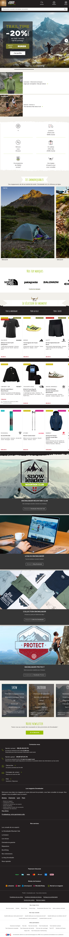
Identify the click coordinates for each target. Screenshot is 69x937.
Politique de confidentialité (50, 897)
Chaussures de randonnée (41, 694)
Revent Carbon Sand (29, 435)
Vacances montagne (15, 925)
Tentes (41, 700)
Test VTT (51, 928)
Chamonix (11, 798)
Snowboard (14, 704)
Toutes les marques (34, 289)
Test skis (24, 925)
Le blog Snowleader (8, 857)
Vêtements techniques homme (14, 694)
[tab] (11, 311)
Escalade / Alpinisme (41, 707)
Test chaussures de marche (27, 928)
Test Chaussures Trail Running (39, 930)
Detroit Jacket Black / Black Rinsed (7, 390)
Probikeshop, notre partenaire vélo (13, 814)
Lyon (18, 798)
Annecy (4, 798)
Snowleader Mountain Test (44, 908)
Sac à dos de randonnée (41, 697)
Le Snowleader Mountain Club (11, 831)
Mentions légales (40, 900)
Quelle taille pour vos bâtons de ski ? (57, 916)
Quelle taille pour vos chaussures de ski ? (35, 916)
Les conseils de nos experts (10, 827)
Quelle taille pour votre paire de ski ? (13, 916)
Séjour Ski (26, 930)
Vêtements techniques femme (14, 697)
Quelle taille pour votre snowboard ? (28, 918)
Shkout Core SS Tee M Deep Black (7, 343)
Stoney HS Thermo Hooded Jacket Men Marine (51, 437)
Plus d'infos (5, 811)
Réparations (5, 846)
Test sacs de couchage (42, 928)
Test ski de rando (32, 925)
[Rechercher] (66, 7)
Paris (23, 798)
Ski (14, 700)
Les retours (5, 838)
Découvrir (5, 259)
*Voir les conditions (34, 66)
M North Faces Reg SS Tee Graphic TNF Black (29, 390)
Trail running (41, 704)
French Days (32, 908)
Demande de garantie (8, 842)
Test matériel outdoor (55, 925)
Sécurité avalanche (14, 707)
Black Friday (24, 908)
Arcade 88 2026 (5, 435)
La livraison (5, 835)
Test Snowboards (43, 925)
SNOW (14, 687)
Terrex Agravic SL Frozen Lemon (30, 343)
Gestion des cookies (29, 900)
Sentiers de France (60, 928)
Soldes (17, 908)
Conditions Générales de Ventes (33, 897)
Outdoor (41, 687)
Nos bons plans (10, 908)
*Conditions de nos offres (16, 897)
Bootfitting (5, 850)
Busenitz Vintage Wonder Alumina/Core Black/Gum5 (52, 391)
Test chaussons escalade (11, 928)
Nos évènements (7, 853)
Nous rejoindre (6, 861)
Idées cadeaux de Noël (59, 908)
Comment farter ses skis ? (45, 918)
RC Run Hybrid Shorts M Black (52, 343)
